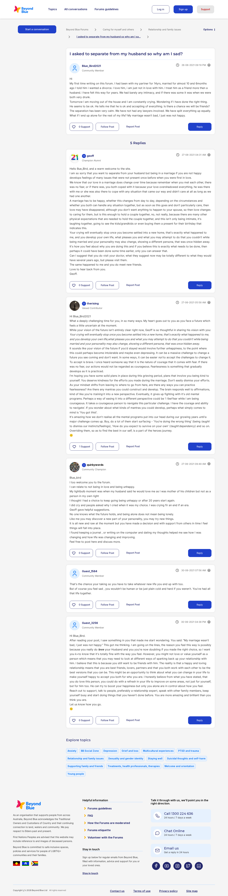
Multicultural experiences (158, 750)
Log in (160, 9)
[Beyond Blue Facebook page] (156, 872)
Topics (52, 9)
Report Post (133, 126)
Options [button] (208, 29)
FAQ (90, 815)
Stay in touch (90, 873)
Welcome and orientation (179, 766)
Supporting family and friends (85, 766)
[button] (73, 127)
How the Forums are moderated (109, 823)
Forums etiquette (99, 830)
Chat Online (174, 831)
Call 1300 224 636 (178, 814)
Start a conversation (37, 29)
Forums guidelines (107, 9)
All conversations (75, 9)
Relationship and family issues (164, 29)
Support (205, 9)
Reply (200, 126)
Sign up (183, 9)
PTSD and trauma (188, 750)
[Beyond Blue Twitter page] (188, 872)
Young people (76, 773)
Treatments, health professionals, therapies (134, 766)
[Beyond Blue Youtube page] (166, 872)
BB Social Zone (90, 750)
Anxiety (72, 750)
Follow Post (107, 126)
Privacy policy (168, 891)
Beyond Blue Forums (28, 9)
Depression (110, 750)
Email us (171, 848)
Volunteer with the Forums (105, 837)
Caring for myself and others (118, 29)
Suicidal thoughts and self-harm (186, 758)
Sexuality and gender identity (125, 758)
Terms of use (142, 891)
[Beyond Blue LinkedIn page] (198, 872)
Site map (192, 891)
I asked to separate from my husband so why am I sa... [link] (109, 36)
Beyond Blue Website (28, 804)
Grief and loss (130, 750)
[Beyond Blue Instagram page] (177, 872)
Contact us (117, 891)
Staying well (155, 758)
